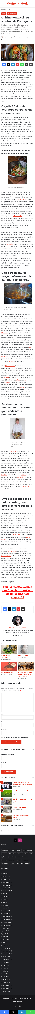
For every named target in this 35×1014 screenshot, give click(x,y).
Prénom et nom (7, 755)
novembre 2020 (7, 919)
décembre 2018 (7, 985)
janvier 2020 (6, 948)
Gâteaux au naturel (20, 807)
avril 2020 (6, 939)
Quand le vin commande (5, 656)
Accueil (5, 9)
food (9, 9)
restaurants (5, 863)
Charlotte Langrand (9, 37)
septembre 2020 (8, 925)
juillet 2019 (6, 965)
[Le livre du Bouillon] (9, 666)
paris (31, 853)
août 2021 (5, 893)
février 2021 (6, 911)
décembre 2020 (7, 916)
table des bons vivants (23, 863)
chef (13, 850)
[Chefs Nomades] (26, 649)
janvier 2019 (6, 982)
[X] (19, 635)
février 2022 (6, 876)
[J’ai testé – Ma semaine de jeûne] (6, 818)
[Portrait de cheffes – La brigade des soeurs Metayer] (6, 785)
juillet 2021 (6, 896)
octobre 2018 (6, 991)
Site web (4, 729)
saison (12, 863)
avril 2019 (5, 974)
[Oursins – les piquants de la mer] (6, 801)
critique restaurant (27, 850)
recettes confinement (14, 860)
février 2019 (6, 979)
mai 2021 (5, 902)
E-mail (3, 722)
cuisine (4, 853)
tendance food (12, 13)
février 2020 (6, 945)
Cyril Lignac (12, 853)
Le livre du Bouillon (7, 672)
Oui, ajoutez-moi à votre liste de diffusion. (15, 737)
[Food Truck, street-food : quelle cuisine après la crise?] (26, 666)
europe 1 (20, 853)
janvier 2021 (6, 913)
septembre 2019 (7, 959)
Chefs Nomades (23, 655)
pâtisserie (4, 857)
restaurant (25, 860)
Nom (3, 714)
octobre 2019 (7, 956)
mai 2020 (5, 936)
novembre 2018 (7, 988)
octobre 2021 (6, 888)
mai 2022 (5, 873)
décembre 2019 (7, 951)
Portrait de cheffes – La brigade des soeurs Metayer (22, 784)
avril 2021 (5, 905)
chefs (18, 850)
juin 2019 (5, 968)
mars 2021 (6, 908)
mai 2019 (5, 971)
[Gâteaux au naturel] (6, 809)
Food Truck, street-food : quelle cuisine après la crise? (25, 674)
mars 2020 (6, 942)
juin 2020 (5, 934)
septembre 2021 (7, 891)
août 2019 (6, 962)
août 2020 (6, 928)
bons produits (5, 850)
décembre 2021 (7, 882)
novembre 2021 (7, 885)
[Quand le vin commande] (9, 649)
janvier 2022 (6, 879)
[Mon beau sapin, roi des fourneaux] (6, 793)
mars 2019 (6, 976)
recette (12, 857)
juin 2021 (5, 899)
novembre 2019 (7, 954)
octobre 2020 (7, 922)
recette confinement (21, 857)
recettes (4, 860)
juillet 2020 (6, 931)
